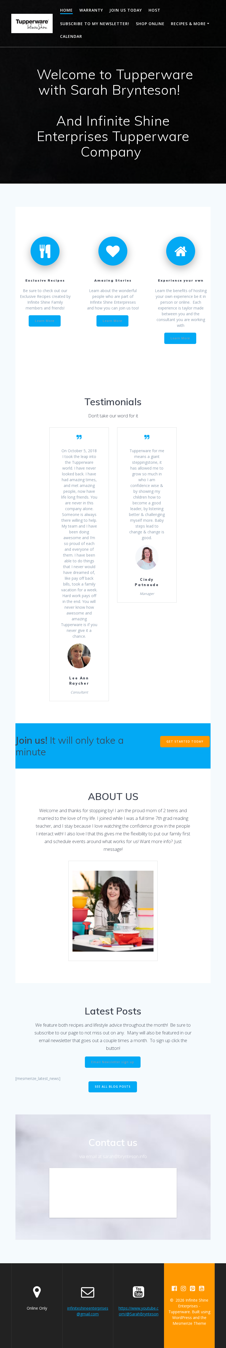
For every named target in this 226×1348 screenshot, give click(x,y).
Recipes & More (188, 23)
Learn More (44, 321)
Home (66, 10)
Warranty (91, 10)
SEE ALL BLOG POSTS (113, 1087)
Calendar (71, 36)
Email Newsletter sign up (112, 1062)
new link (202, 753)
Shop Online (150, 23)
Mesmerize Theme (189, 1323)
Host (154, 10)
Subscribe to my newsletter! (94, 23)
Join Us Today (125, 10)
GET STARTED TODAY (184, 741)
